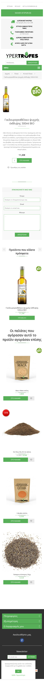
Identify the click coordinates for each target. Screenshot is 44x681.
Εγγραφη (10, 6)
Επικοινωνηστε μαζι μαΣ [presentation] (22, 190)
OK (18, 671)
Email (22, 204)
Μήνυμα (22, 212)
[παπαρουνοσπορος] (22, 552)
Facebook (22, 640)
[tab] (22, 189)
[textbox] (16, 63)
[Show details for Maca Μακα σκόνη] (22, 368)
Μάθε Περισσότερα (18, 675)
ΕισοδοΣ (17, 6)
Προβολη (22, 318)
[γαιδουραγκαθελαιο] (22, 285)
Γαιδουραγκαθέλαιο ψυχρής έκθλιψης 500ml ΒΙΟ (22, 309)
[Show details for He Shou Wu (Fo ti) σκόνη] (22, 429)
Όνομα (22, 196)
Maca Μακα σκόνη (21, 391)
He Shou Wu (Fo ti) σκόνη (22, 452)
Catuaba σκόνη (22, 513)
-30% (6, 413)
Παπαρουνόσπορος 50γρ (22, 575)
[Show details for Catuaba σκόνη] (22, 490)
